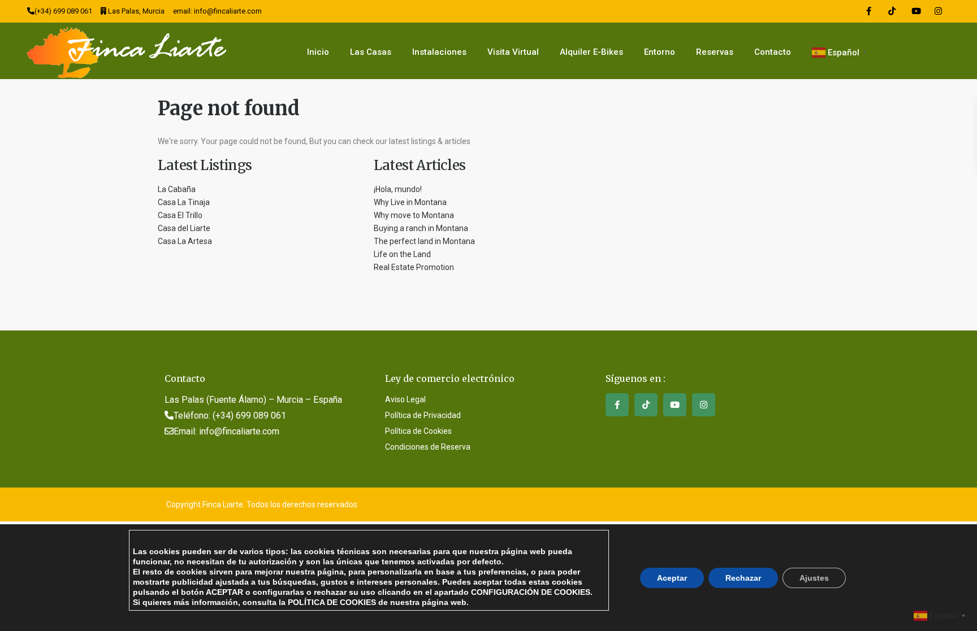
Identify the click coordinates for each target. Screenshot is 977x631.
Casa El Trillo (180, 215)
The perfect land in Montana (424, 241)
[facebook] (868, 11)
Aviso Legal (405, 399)
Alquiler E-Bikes (591, 52)
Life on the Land (403, 254)
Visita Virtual (513, 52)
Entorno (659, 52)
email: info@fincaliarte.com (217, 11)
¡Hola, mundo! (398, 189)
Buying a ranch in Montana (421, 228)
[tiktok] (891, 11)
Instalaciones (439, 52)
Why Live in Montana (410, 202)
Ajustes (814, 577)
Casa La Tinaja (184, 202)
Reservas (714, 52)
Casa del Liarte (184, 228)
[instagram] (938, 11)
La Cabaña (177, 189)
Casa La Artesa (185, 241)
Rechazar (743, 577)
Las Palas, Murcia (136, 11)
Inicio (318, 52)
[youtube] (915, 11)
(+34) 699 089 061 (63, 11)
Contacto (772, 52)
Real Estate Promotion (414, 267)
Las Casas (370, 52)
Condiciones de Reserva (427, 446)
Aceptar (672, 577)
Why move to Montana (414, 215)
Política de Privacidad (423, 415)
